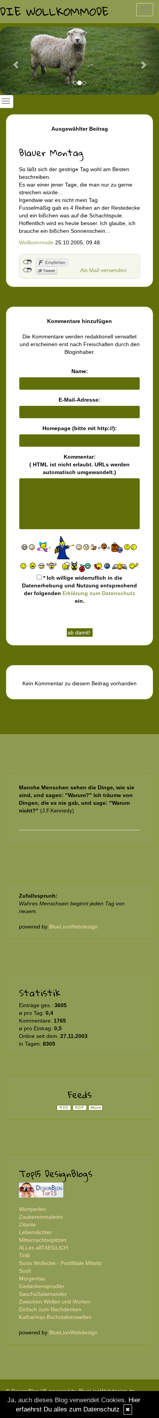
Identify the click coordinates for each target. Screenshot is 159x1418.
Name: (79, 371)
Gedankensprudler (41, 1286)
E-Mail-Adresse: (79, 400)
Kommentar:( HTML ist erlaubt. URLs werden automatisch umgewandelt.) (79, 464)
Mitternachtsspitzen (42, 1240)
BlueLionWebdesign (73, 926)
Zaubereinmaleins (41, 1217)
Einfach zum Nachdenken (50, 1309)
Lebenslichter (35, 1232)
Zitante (27, 1224)
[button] (12, 61)
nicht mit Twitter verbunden (27, 270)
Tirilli (24, 1255)
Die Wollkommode (54, 11)
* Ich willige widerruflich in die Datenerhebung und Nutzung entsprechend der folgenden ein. (79, 589)
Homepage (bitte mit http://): (79, 428)
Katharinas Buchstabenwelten (55, 1317)
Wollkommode (36, 242)
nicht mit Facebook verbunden (27, 262)
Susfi (25, 1271)
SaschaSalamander (43, 1294)
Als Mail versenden (103, 270)
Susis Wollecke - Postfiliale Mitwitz (60, 1263)
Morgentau (32, 1278)
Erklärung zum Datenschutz (99, 593)
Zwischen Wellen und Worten (54, 1302)
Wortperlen (32, 1209)
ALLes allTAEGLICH (43, 1248)
